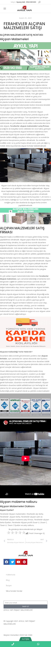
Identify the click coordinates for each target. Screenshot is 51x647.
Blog (8, 580)
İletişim (9, 585)
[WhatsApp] (38, 644)
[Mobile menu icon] (4, 8)
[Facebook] (6, 562)
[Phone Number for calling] (13, 644)
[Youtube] (18, 562)
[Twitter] (12, 562)
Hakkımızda (10, 574)
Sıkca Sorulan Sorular (14, 591)
